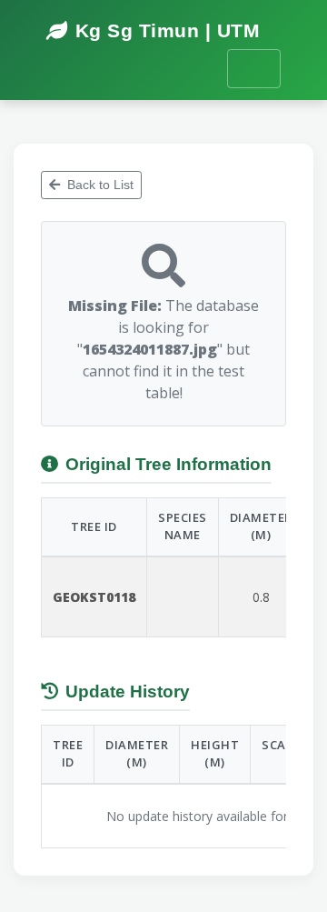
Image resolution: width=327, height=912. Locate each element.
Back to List (100, 184)
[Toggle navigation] (254, 68)
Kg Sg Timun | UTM (167, 30)
